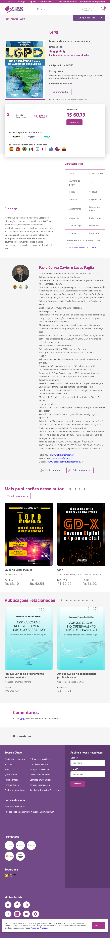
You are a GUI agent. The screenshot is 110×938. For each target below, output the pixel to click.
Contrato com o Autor (15, 790)
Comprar (74, 122)
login (22, 718)
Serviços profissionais (40, 769)
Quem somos (11, 774)
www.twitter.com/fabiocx (58, 458)
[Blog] (35, 914)
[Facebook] (17, 904)
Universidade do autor (40, 774)
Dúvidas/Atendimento (15, 759)
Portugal (21, 1)
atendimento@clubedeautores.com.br (81, 247)
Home (7, 18)
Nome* (74, 758)
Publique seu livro (68, 1)
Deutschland (45, 1)
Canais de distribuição (40, 785)
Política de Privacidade (40, 928)
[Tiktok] (8, 914)
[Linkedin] (17, 914)
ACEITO (98, 925)
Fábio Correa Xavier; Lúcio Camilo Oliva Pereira (79, 574)
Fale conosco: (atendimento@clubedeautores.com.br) (29, 811)
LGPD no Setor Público (18, 570)
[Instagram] (26, 904)
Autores (8, 764)
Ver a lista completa (17, 496)
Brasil (10, 1)
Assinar (77, 783)
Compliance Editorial (39, 764)
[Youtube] (26, 914)
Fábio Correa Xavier (14, 574)
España (32, 1)
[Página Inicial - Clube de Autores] (14, 10)
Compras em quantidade (41, 779)
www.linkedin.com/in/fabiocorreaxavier (65, 461)
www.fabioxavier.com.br (62, 454)
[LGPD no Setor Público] (29, 534)
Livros (15, 18)
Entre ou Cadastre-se (91, 9)
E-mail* (74, 769)
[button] (70, 489)
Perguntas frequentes (15, 806)
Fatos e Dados (11, 779)
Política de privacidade (40, 759)
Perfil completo (53, 470)
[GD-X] (81, 534)
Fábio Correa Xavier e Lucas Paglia (71, 55)
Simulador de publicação (45, 790)
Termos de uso (12, 785)
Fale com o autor (81, 470)
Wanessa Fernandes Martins (18, 681)
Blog (7, 769)
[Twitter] (8, 904)
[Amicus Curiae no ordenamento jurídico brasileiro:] (29, 638)
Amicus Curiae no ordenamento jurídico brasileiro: (24, 675)
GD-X (60, 570)
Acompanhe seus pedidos (92, 1)
